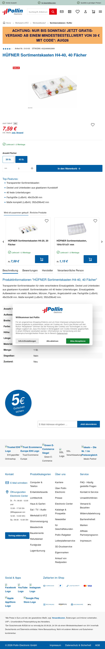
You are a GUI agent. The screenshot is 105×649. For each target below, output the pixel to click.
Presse (58, 497)
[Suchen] (53, 12)
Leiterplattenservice (65, 540)
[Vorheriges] (3, 241)
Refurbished (36, 538)
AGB (97, 645)
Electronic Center (64, 503)
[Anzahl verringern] (6, 168)
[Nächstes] (102, 241)
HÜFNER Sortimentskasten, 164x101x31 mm (72, 242)
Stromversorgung (39, 521)
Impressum (85, 540)
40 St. (21, 159)
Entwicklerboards (39, 492)
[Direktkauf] (70, 12)
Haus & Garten (37, 503)
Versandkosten (58, 617)
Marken (84, 525)
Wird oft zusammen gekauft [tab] (16, 212)
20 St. (8, 159)
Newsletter (60, 519)
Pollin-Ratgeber (63, 534)
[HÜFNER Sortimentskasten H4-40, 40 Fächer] (52, 92)
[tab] (10, 271)
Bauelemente (37, 533)
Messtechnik (36, 527)
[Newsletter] (62, 12)
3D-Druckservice (63, 546)
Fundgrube (35, 544)
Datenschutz (54, 430)
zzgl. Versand (17, 132)
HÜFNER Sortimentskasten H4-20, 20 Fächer (28, 242)
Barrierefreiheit (87, 519)
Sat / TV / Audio (38, 509)
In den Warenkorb (68, 168)
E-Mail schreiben (18, 482)
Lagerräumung (37, 550)
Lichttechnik (36, 497)
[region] (52, 92)
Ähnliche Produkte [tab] (38, 212)
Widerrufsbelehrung (90, 513)
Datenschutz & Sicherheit (78, 645)
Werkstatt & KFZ (38, 515)
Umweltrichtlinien (88, 497)
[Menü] (100, 11)
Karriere (59, 482)
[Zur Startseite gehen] (13, 11)
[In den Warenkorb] (41, 259)
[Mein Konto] (85, 12)
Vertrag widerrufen (17, 535)
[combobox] (38, 12)
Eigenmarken (62, 552)
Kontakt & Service (89, 492)
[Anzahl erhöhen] (32, 168)
